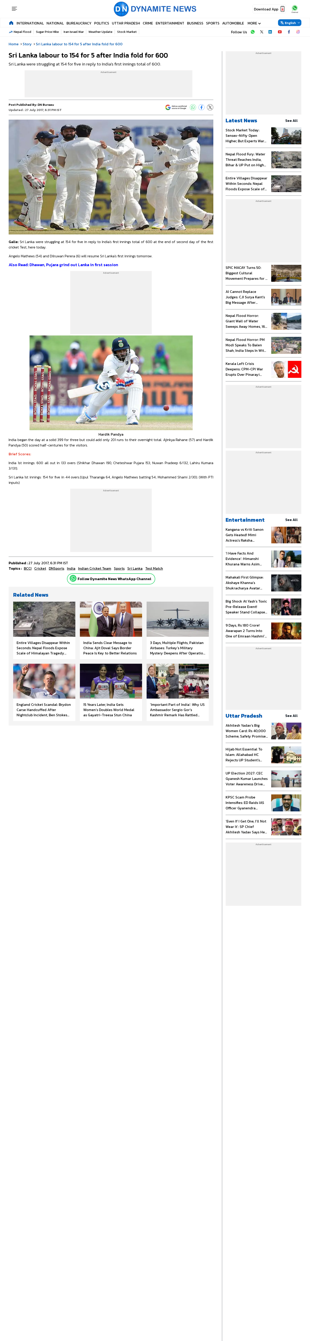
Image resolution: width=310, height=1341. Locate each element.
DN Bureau (46, 104)
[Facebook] (201, 107)
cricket (40, 568)
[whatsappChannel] (294, 9)
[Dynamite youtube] (279, 32)
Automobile (233, 23)
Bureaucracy (78, 23)
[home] (11, 22)
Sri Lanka (135, 568)
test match (154, 568)
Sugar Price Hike (47, 31)
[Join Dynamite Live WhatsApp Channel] (252, 32)
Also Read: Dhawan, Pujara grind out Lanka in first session (63, 265)
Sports (212, 23)
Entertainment (170, 23)
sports (119, 568)
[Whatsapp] (73, 578)
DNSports (56, 568)
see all (291, 120)
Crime (148, 23)
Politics (101, 23)
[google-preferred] (176, 107)
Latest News (241, 120)
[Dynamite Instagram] (298, 32)
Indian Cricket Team (94, 568)
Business (195, 23)
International (30, 23)
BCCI (28, 568)
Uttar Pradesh (126, 23)
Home (14, 44)
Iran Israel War (74, 31)
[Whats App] (193, 107)
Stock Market (127, 31)
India (71, 568)
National (55, 23)
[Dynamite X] (261, 32)
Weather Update (100, 31)
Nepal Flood (22, 31)
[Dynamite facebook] (288, 32)
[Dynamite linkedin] (270, 32)
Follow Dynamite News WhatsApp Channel (114, 578)
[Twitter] (210, 107)
